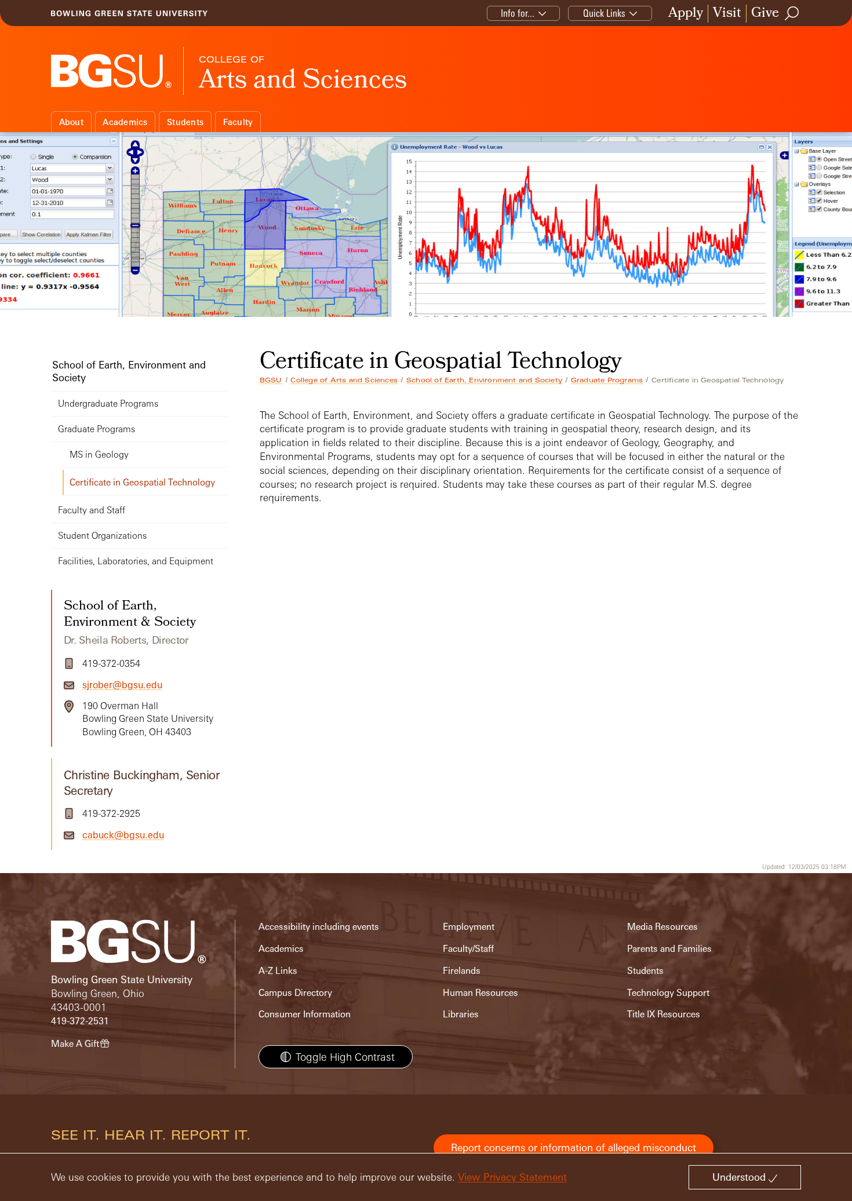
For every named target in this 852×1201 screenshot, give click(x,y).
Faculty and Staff (91, 510)
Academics (125, 122)
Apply (685, 14)
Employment (468, 926)
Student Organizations (102, 535)
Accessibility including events (318, 926)
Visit (727, 14)
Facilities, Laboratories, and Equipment (135, 561)
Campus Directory (295, 992)
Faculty (238, 122)
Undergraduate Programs (108, 403)
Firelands (461, 970)
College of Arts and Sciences (344, 380)
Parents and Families (669, 948)
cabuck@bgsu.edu (123, 835)
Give (765, 14)
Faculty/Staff (468, 948)
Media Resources (662, 926)
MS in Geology (99, 454)
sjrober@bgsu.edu (122, 685)
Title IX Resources (663, 1014)
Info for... (517, 13)
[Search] (792, 13)
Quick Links (604, 13)
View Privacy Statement (512, 1177)
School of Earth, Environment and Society (484, 380)
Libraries (461, 1014)
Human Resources (480, 992)
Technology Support (668, 992)
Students (185, 122)
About (71, 122)
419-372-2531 (80, 1021)
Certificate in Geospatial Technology (142, 482)
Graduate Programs (607, 380)
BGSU (271, 380)
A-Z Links (277, 970)
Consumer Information (304, 1014)
